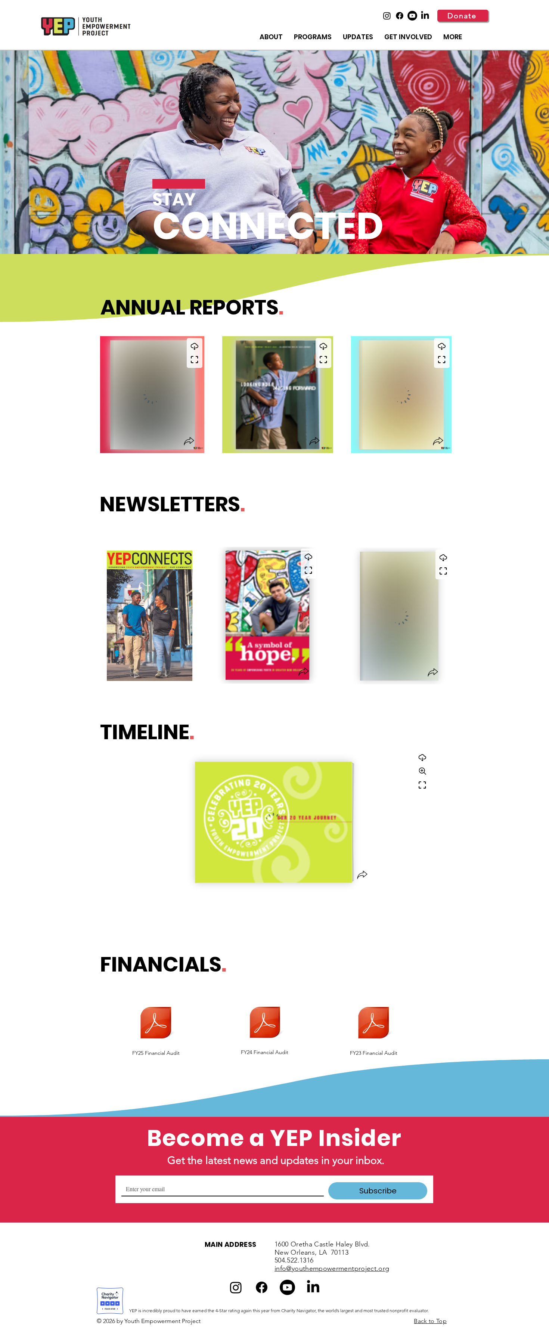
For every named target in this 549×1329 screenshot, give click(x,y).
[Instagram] (387, 16)
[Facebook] (399, 16)
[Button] (144, 395)
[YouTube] (412, 16)
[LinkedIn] (425, 16)
